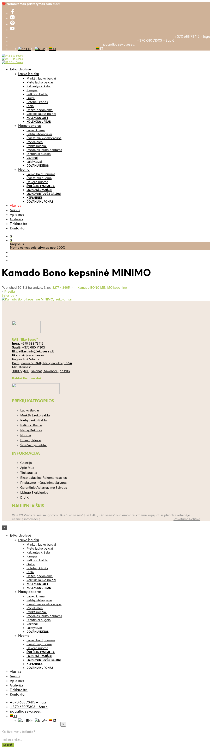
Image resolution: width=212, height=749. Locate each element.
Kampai (31, 90)
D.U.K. (24, 497)
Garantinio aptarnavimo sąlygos (43, 487)
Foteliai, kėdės (37, 102)
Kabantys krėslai (38, 86)
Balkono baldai (37, 94)
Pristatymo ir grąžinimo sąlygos (43, 482)
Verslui (15, 210)
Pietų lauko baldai (39, 82)
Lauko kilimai (35, 130)
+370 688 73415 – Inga (192, 37)
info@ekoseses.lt (41, 351)
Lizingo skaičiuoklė (34, 492)
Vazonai (32, 157)
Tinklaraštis (19, 224)
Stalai (30, 106)
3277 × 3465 (61, 287)
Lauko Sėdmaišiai (39, 190)
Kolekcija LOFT (37, 117)
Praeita (9, 291)
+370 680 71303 (33, 347)
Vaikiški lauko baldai (41, 114)
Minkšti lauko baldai (41, 78)
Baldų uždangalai (39, 134)
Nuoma (24, 169)
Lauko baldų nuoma (40, 174)
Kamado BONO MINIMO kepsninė (102, 287)
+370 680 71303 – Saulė (155, 40)
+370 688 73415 (32, 343)
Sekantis (8, 295)
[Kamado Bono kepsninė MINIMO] (37, 299)
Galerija (16, 219)
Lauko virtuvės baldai (43, 193)
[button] (11, 236)
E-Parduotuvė (20, 69)
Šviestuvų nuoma (39, 178)
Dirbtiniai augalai (38, 154)
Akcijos (15, 205)
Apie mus (17, 215)
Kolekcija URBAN (38, 121)
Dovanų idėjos (37, 165)
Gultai (30, 98)
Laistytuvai (34, 161)
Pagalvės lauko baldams (44, 150)
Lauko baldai (28, 74)
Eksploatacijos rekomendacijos (43, 477)
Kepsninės (34, 197)
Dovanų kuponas (39, 201)
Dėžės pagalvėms (39, 110)
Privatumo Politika (186, 519)
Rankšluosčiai (36, 146)
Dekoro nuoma (37, 182)
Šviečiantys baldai (40, 186)
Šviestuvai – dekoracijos (43, 138)
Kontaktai (17, 228)
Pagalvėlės (34, 142)
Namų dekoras (29, 126)
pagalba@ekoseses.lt (120, 44)
